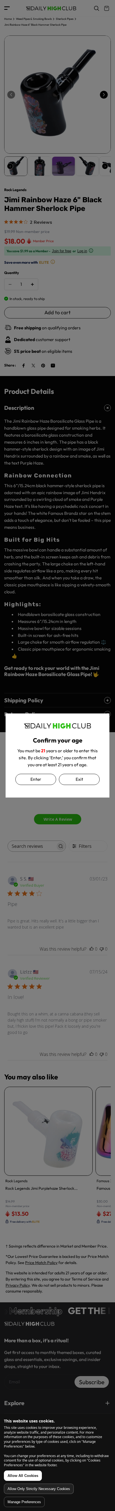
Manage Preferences (24, 1502)
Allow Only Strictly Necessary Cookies (39, 1489)
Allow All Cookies (23, 1476)
